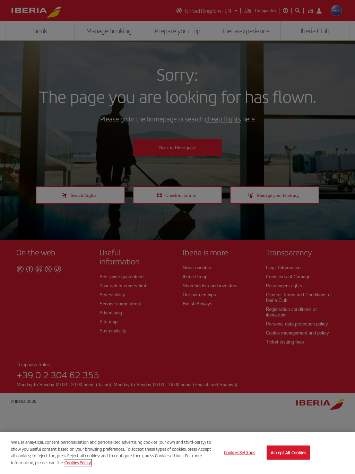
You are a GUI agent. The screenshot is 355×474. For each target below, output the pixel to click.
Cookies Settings (239, 452)
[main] (177, 453)
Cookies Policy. (77, 462)
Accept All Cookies (288, 452)
